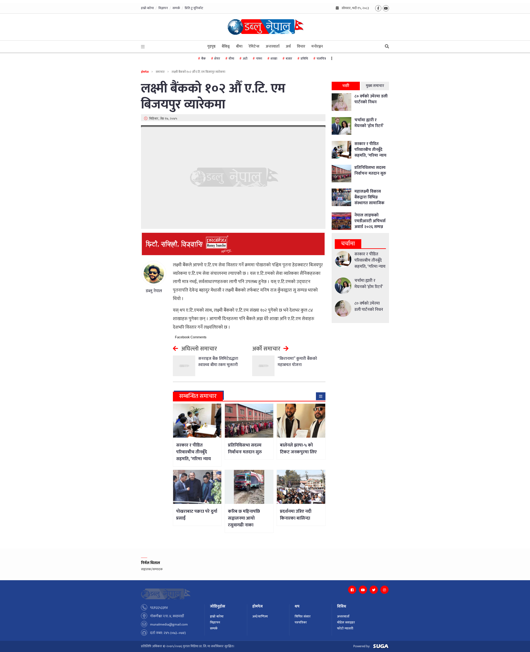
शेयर (217, 58)
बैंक (203, 58)
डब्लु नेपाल (154, 290)
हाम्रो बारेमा (147, 8)
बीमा (239, 46)
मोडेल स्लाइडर (346, 622)
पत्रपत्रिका (301, 622)
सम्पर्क (176, 8)
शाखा (274, 58)
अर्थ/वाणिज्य (260, 616)
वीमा (231, 58)
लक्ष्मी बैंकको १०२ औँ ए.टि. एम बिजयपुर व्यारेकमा (213, 97)
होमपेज (145, 72)
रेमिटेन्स (254, 46)
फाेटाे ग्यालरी (345, 628)
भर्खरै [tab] (345, 86)
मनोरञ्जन (317, 46)
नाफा (259, 58)
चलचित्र (321, 58)
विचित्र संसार (303, 616)
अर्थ (288, 46)
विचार (301, 46)
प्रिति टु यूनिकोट (194, 8)
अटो (245, 58)
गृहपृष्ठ (211, 46)
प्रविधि (304, 58)
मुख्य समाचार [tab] (375, 86)
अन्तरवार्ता (272, 46)
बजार (289, 58)
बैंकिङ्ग (226, 46)
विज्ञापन (163, 8)
